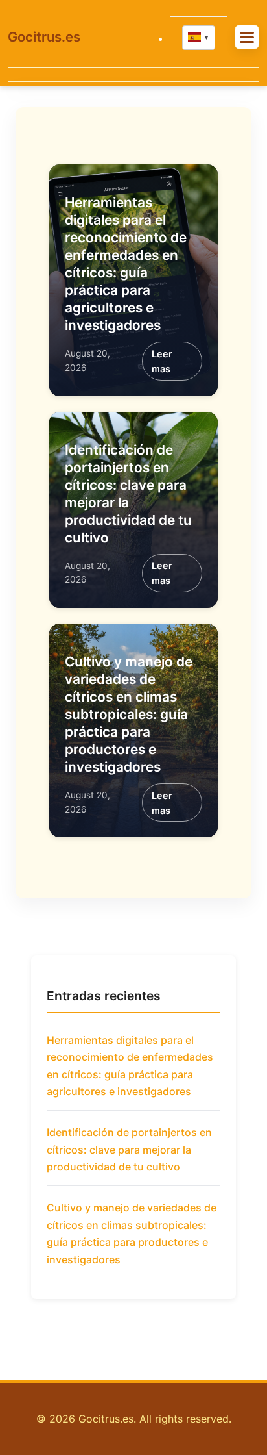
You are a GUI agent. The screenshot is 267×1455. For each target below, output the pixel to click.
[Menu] (247, 37)
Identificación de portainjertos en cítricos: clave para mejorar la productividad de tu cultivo (129, 1149)
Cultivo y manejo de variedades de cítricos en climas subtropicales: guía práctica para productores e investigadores (128, 714)
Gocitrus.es (44, 37)
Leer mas (162, 361)
